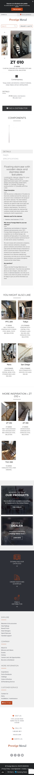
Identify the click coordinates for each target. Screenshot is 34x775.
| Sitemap (30, 769)
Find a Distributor (6, 674)
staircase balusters (14, 273)
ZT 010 (9, 423)
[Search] (15, 26)
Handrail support (6, 636)
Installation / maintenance (9, 698)
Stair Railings (5, 626)
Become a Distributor (7, 660)
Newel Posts (5, 628)
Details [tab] (7, 151)
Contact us (4, 14)
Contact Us (4, 693)
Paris (9, 365)
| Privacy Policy (5, 769)
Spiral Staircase (6, 633)
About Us (4, 648)
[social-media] (11, 755)
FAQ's (3, 696)
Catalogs (4, 677)
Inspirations (5, 672)
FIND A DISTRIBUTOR (17, 108)
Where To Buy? (7, 703)
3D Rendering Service (8, 682)
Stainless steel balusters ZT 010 (14, 219)
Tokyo (25, 322)
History (3, 655)
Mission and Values (7, 650)
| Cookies (24, 769)
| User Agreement (15, 769)
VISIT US (18, 716)
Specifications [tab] (10, 159)
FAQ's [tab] (5, 155)
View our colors (17, 9)
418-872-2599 (17, 734)
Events (3, 652)
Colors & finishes (6, 679)
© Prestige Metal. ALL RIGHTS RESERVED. (17, 766)
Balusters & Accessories (9, 623)
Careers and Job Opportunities (10, 657)
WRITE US (18, 739)
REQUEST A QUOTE (26, 26)
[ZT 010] (9, 133)
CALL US (18, 728)
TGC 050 (9, 462)
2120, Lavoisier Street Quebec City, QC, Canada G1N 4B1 (17, 720)
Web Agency (11, 772)
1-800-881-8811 (17, 731)
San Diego (25, 365)
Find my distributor (26, 14)
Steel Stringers (6, 631)
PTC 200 (9, 322)
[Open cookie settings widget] (3, 772)
